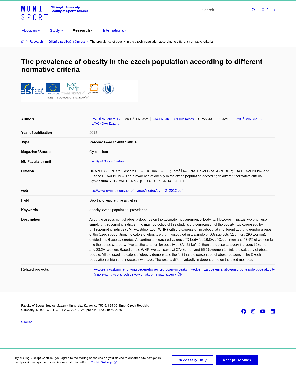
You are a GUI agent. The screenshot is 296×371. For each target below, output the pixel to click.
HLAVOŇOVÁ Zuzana (104, 123)
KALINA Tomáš (183, 119)
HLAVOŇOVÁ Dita (245, 119)
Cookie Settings (101, 362)
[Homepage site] (54, 12)
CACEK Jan (161, 119)
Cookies (26, 321)
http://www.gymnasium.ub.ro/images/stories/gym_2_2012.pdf (135, 190)
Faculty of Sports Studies (106, 161)
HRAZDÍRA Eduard (102, 119)
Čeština (268, 10)
